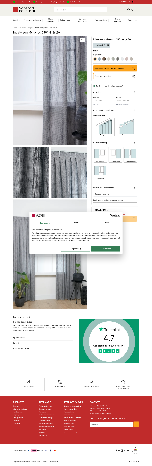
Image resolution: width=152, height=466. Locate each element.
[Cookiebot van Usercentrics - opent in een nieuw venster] (111, 215)
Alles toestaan (105, 249)
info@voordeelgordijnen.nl (100, 408)
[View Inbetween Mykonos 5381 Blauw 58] (99, 59)
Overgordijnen (68, 429)
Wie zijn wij (42, 429)
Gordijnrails (132, 20)
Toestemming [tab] (45, 223)
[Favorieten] (132, 9)
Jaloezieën (16, 420)
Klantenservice (124, 2)
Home (15, 28)
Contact (95, 402)
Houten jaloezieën (117, 20)
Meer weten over (73, 402)
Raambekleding (69, 412)
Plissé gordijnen (50, 20)
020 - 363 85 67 (98, 406)
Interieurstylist (43, 435)
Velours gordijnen (70, 420)
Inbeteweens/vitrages (20, 409)
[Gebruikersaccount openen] (128, 9)
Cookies (44, 461)
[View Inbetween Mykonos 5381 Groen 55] (113, 59)
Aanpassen (74, 249)
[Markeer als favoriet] (82, 40)
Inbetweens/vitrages (33, 20)
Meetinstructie (43, 412)
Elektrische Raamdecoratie (47, 415)
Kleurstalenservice (45, 409)
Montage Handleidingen (46, 426)
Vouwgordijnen (101, 20)
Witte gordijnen (69, 423)
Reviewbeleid (53, 461)
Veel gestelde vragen (45, 406)
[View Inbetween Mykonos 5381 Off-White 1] (122, 59)
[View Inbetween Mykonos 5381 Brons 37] (104, 59)
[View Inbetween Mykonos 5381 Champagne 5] (108, 59)
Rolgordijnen (65, 20)
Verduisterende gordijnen (72, 418)
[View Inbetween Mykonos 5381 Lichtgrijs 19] (117, 59)
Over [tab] (107, 222)
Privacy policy (36, 461)
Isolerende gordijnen (70, 409)
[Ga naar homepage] (24, 9)
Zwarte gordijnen (69, 426)
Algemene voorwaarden (22, 461)
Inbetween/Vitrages (26, 28)
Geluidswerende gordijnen (72, 406)
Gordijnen (17, 20)
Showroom (42, 432)
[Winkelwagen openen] (137, 9)
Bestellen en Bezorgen (46, 418)
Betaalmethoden (44, 420)
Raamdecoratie (69, 415)
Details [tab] (76, 222)
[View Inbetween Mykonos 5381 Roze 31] (126, 59)
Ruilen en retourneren (46, 423)
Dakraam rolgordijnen (82, 20)
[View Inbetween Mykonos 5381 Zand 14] (131, 59)
